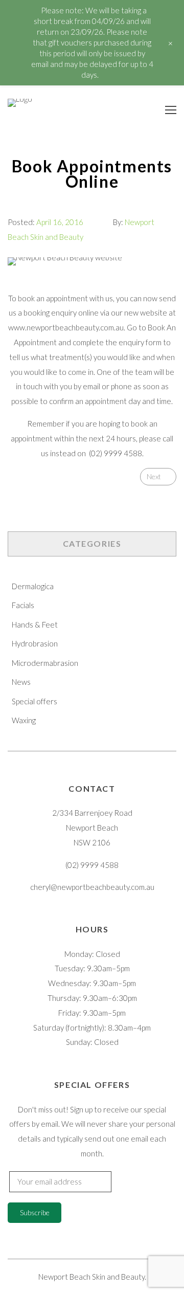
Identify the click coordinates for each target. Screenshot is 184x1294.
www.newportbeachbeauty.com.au (66, 327)
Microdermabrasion (45, 662)
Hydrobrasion (35, 643)
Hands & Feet (35, 624)
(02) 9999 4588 (115, 453)
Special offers (34, 701)
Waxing (24, 720)
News (21, 681)
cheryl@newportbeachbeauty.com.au (92, 886)
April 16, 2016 (59, 222)
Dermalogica (33, 586)
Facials (23, 605)
